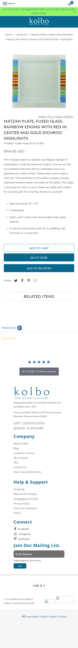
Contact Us (20, 467)
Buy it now (39, 257)
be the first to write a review (39, 371)
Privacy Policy (22, 503)
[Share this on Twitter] (15, 281)
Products (21, 34)
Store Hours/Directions (27, 472)
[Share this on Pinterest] (28, 281)
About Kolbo (21, 443)
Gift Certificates (29, 423)
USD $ (39, 585)
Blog (16, 448)
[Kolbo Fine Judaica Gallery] (39, 22)
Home (8, 34)
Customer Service (24, 453)
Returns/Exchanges (25, 494)
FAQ (16, 462)
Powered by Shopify (23, 603)
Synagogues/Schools (26, 499)
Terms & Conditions (26, 508)
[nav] (9, 3)
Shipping (19, 489)
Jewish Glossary (29, 428)
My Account (21, 458)
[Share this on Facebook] (22, 281)
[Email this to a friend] (35, 281)
